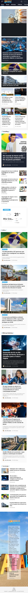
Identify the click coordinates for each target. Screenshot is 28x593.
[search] (21, 1)
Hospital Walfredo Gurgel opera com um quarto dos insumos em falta (18, 504)
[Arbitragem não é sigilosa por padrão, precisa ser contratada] (14, 16)
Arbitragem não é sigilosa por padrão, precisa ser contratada (13, 28)
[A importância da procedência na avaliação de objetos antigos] (23, 173)
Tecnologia (6, 350)
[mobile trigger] (2, 1)
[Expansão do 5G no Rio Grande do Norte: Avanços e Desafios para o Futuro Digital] (14, 342)
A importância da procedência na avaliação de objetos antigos (9, 172)
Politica (5, 153)
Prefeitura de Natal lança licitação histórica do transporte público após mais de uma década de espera (13, 286)
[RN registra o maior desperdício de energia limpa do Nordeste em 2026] (7, 92)
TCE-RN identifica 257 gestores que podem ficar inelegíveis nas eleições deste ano (12, 71)
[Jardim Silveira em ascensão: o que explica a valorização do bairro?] (14, 442)
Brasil (4, 95)
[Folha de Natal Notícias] (8, 1)
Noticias (6, 23)
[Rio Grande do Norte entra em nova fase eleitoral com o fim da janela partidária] (14, 143)
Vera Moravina (8, 32)
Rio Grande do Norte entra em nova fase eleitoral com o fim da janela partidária (14, 158)
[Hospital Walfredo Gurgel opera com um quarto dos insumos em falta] (14, 81)
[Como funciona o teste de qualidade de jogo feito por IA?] (21, 92)
